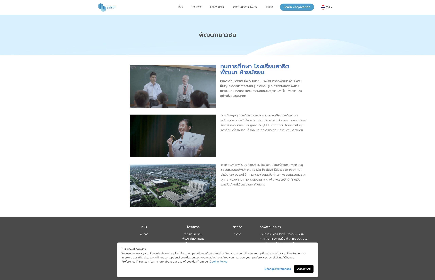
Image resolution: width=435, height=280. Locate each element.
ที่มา (180, 7)
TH (328, 7)
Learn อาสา (217, 7)
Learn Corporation (297, 7)
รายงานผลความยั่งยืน (244, 7)
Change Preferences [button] (277, 268)
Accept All (304, 268)
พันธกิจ (144, 234)
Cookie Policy (218, 261)
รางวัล (269, 7)
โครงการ (196, 7)
